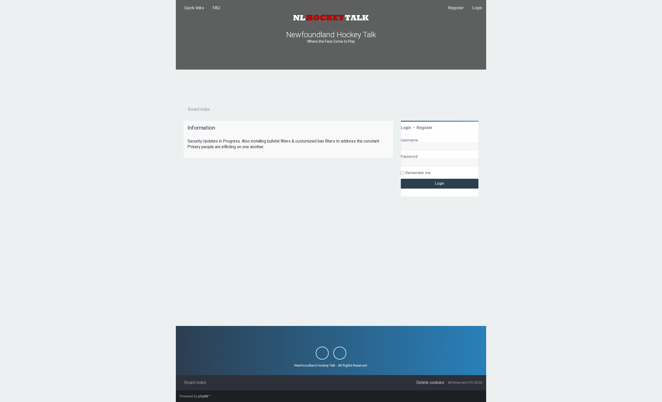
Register (424, 127)
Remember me (418, 173)
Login (406, 127)
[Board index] (331, 17)
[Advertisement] (331, 83)
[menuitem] (214, 8)
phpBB (203, 396)
